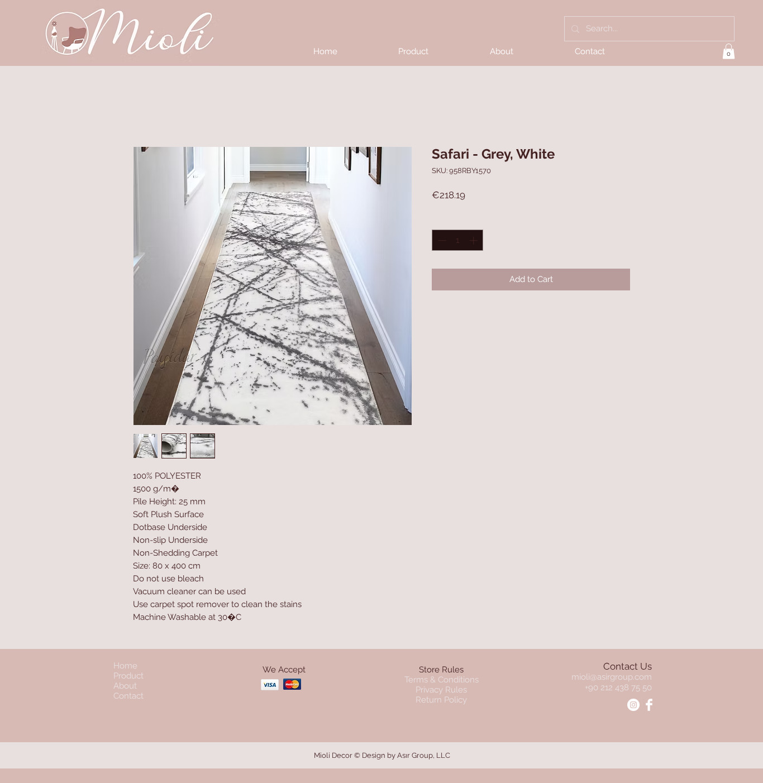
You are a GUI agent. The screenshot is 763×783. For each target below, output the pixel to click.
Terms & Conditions (441, 680)
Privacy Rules (441, 690)
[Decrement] (441, 240)
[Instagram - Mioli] (633, 705)
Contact (128, 696)
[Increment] (474, 240)
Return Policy (441, 700)
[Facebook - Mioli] (649, 705)
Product (128, 676)
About (125, 686)
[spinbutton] (458, 240)
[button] (728, 51)
